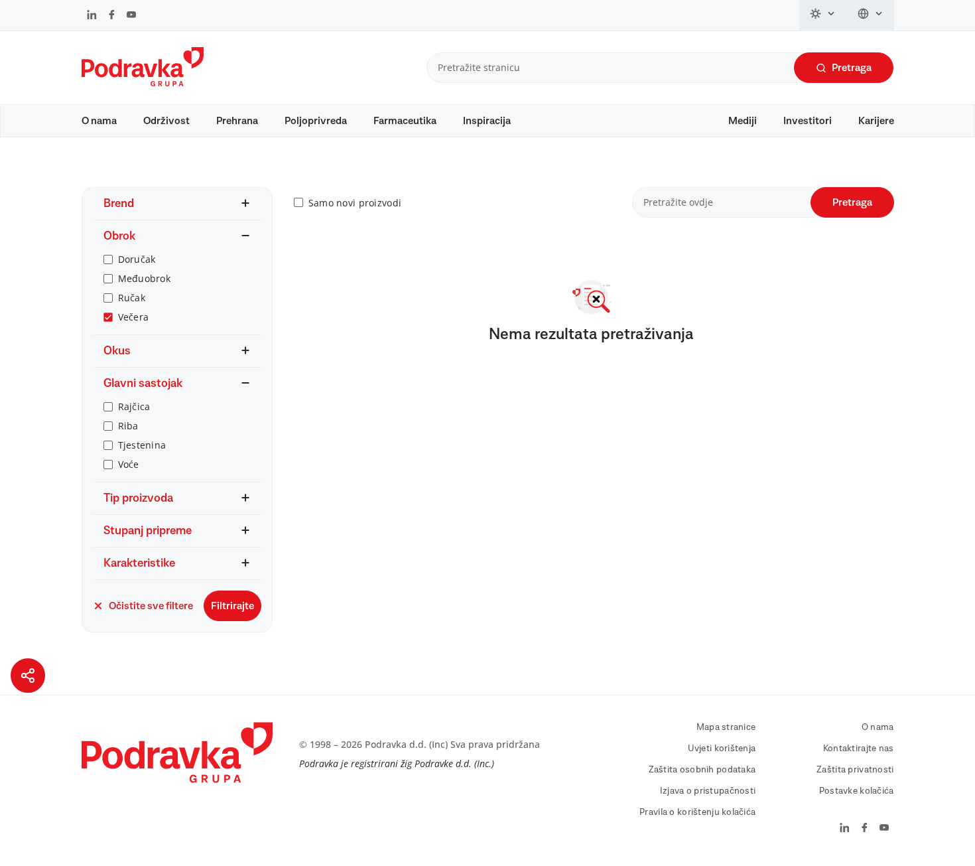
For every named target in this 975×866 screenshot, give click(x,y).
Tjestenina (142, 445)
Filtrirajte (232, 606)
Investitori (807, 120)
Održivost (166, 120)
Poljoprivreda (316, 120)
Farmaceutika (404, 120)
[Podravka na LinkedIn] (92, 16)
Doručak (137, 259)
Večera (133, 317)
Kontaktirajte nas (858, 748)
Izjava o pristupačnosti (707, 791)
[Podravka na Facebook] (112, 16)
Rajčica (134, 406)
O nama (99, 120)
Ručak (131, 297)
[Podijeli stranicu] (28, 675)
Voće (128, 464)
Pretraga (852, 67)
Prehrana (237, 120)
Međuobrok (144, 278)
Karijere (876, 120)
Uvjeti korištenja (722, 748)
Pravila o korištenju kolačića (697, 812)
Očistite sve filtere (151, 606)
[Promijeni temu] (823, 15)
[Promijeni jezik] (870, 15)
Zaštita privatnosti (854, 769)
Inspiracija (487, 120)
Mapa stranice (726, 727)
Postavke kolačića (856, 791)
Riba (128, 425)
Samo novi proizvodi (354, 202)
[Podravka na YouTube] (131, 16)
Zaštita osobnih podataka (702, 769)
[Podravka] (143, 83)
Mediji (742, 120)
